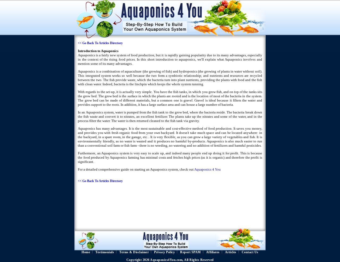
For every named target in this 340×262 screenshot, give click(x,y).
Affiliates (213, 252)
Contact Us (250, 252)
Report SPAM (190, 252)
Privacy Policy (164, 252)
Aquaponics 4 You (207, 169)
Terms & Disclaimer (134, 252)
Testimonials (104, 252)
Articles (230, 252)
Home (86, 252)
